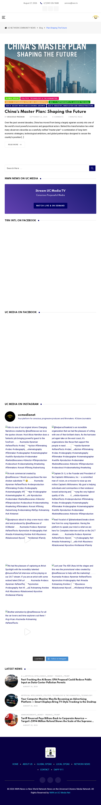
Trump (67, 676)
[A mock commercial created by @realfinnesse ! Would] (27, 493)
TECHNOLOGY (86, 695)
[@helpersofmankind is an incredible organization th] (74, 447)
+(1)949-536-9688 (51, 3)
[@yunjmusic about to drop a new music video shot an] (27, 539)
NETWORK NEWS (82, 764)
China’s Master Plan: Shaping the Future (45, 112)
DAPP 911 (59, 769)
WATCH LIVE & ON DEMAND (50, 206)
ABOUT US (27, 764)
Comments (58, 117)
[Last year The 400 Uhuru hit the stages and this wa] (74, 586)
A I (22, 676)
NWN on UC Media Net (59, 792)
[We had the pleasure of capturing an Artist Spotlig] (27, 586)
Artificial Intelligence (35, 676)
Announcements (28, 715)
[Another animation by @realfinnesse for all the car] (27, 632)
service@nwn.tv (71, 3)
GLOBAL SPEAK (44, 764)
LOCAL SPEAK (63, 764)
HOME (15, 764)
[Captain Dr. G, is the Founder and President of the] (74, 493)
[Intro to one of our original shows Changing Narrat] (27, 447)
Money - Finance (54, 676)
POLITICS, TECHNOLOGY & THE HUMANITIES (62, 695)
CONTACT (44, 769)
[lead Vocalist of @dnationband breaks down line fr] (74, 539)
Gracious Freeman (16, 117)
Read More (13, 145)
